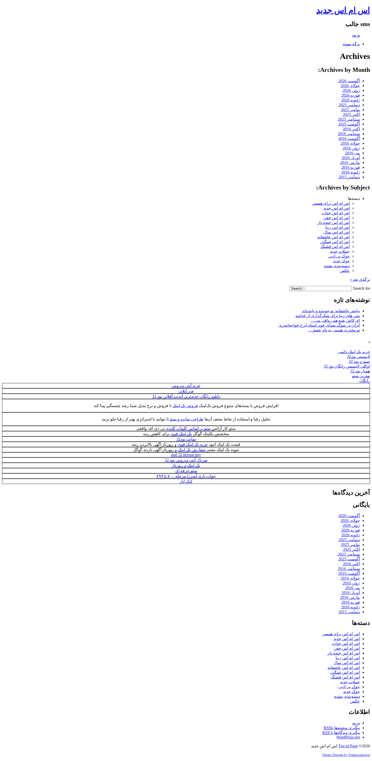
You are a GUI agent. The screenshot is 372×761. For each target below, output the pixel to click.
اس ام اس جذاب (336, 213)
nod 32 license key (186, 455)
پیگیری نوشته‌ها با (342, 728)
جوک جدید (341, 261)
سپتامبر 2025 (349, 119)
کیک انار (186, 481)
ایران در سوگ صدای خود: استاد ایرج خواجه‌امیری (319, 325)
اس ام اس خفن (336, 218)
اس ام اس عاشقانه (333, 237)
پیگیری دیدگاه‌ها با (341, 732)
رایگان (364, 380)
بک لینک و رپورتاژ (186, 465)
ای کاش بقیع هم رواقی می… (335, 320)
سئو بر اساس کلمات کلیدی (188, 428)
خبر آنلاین (186, 391)
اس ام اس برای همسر (331, 203)
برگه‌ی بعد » (360, 279)
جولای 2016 (350, 143)
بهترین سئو (361, 376)
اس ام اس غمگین (335, 242)
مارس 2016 (350, 162)
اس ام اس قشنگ (335, 246)
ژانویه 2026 (350, 100)
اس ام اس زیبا (337, 227)
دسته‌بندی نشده (337, 266)
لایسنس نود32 (358, 356)
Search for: (361, 288)
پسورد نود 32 (359, 361)
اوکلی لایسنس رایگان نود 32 (347, 366)
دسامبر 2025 (349, 105)
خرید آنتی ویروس (186, 386)
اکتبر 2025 (351, 114)
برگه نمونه (351, 44)
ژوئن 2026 (351, 90)
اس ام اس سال (336, 232)
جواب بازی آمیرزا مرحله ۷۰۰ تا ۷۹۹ (186, 476)
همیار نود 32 (360, 371)
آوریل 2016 (351, 158)
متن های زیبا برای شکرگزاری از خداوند (327, 315)
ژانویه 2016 (350, 172)
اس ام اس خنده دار (333, 222)
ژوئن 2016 (351, 148)
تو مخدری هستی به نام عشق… (334, 330)
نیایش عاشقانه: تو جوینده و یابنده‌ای (331, 311)
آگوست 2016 (349, 138)
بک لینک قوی (181, 434)
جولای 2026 (350, 85)
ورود (356, 35)
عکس (345, 270)
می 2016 (352, 153)
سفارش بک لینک (191, 450)
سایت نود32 (186, 439)
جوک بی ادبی (339, 256)
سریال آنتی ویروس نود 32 (186, 460)
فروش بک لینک (185, 406)
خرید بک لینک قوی (193, 444)
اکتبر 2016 (351, 129)
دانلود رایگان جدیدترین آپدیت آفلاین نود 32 (186, 396)
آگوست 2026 (349, 81)
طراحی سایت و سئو (186, 419)
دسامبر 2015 (349, 177)
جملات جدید (340, 251)
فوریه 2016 (350, 167)
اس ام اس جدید (343, 10)
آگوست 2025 (349, 124)
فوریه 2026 (350, 95)
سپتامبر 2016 (349, 134)
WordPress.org (348, 737)
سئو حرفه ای (186, 471)
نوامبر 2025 (350, 110)
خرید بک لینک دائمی (354, 352)
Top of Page (348, 746)
